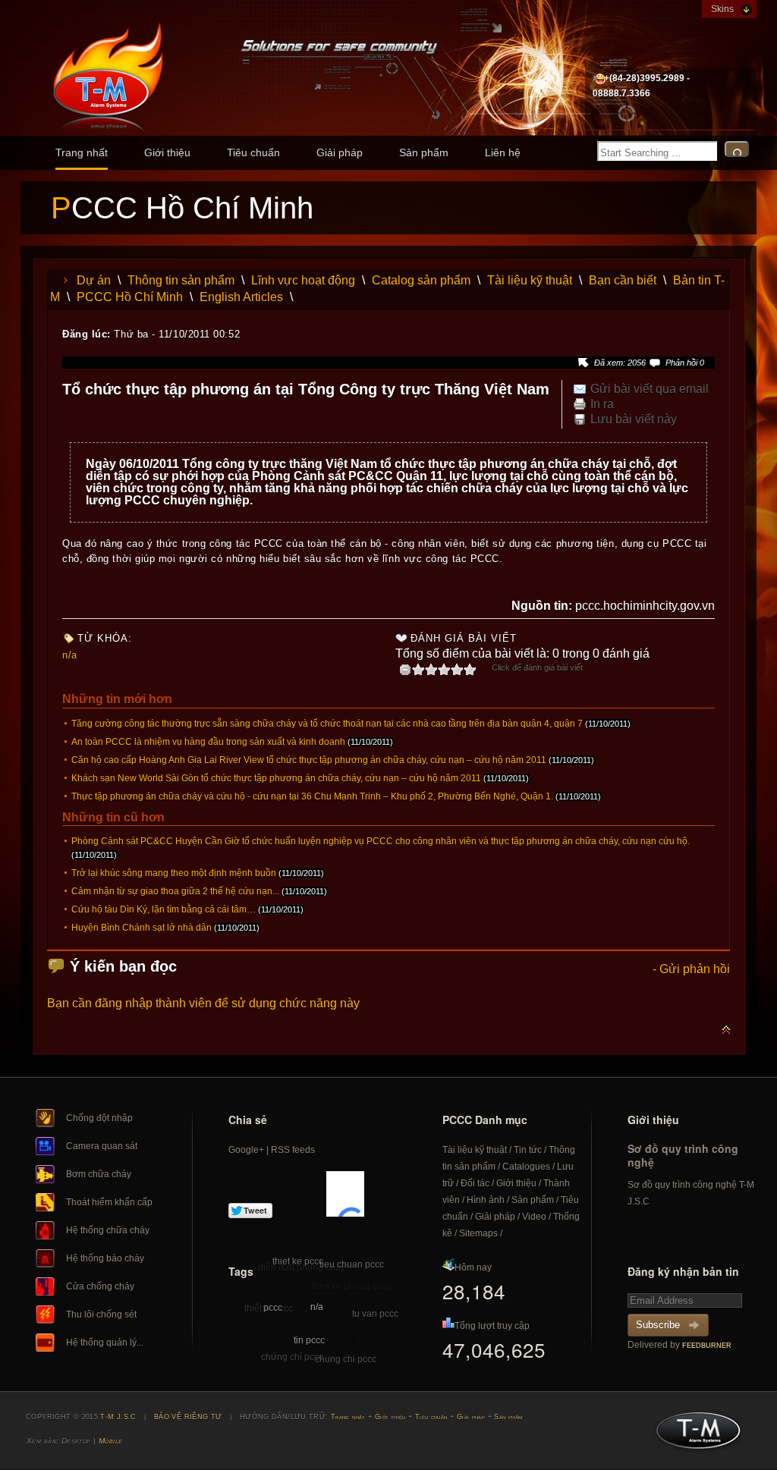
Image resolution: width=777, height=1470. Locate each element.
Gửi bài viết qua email (649, 389)
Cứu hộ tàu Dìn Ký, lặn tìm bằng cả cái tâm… (163, 909)
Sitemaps (478, 1233)
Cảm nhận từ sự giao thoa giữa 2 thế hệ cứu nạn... (175, 891)
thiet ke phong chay (352, 1286)
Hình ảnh (486, 1200)
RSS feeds (293, 1150)
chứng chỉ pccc (292, 1357)
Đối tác (475, 1183)
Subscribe (658, 1324)
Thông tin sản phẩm (180, 280)
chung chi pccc (345, 1359)
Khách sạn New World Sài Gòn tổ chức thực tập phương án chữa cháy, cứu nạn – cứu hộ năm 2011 (276, 778)
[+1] (345, 1194)
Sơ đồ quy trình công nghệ (683, 1155)
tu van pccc (375, 1313)
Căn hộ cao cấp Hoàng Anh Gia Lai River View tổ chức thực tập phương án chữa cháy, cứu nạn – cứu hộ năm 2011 (308, 760)
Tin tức (528, 1150)
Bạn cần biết (622, 280)
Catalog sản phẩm (421, 280)
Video (534, 1216)
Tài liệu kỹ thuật (529, 280)
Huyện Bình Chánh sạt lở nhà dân (141, 927)
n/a (69, 655)
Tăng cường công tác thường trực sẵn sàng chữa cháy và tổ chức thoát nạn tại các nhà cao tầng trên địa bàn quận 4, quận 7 (327, 723)
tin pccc (309, 1340)
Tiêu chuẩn (253, 152)
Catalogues (526, 1166)
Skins (722, 9)
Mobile (111, 1441)
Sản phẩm (423, 152)
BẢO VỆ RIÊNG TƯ (188, 1417)
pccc (272, 1307)
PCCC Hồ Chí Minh (130, 297)
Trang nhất (81, 152)
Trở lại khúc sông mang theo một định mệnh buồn (173, 873)
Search (737, 149)
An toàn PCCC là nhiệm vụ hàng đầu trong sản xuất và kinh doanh (208, 742)
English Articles (241, 297)
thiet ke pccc (297, 1261)
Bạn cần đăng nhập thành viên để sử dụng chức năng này (203, 1003)
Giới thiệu (167, 152)
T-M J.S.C (693, 1435)
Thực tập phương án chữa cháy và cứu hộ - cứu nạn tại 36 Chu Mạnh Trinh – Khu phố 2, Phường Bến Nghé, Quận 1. (312, 796)
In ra (602, 404)
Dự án (94, 280)
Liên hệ (503, 152)
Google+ (246, 1150)
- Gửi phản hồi (691, 969)
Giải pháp (339, 152)
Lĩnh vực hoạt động (303, 280)
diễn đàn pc (331, 1337)
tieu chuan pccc (351, 1264)
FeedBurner (706, 1345)
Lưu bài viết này (633, 419)
